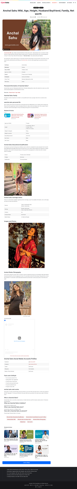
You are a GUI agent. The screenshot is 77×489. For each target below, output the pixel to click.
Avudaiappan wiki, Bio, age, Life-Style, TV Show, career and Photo (11, 454)
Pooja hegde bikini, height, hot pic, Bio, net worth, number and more (41, 456)
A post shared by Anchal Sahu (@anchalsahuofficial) (19, 355)
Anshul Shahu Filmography (40, 419)
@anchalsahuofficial (33, 364)
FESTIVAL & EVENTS (46, 2)
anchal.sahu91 (32, 361)
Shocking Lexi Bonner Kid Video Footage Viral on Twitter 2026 (18, 474)
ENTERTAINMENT (62, 2)
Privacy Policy (41, 485)
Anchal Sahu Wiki (7, 52)
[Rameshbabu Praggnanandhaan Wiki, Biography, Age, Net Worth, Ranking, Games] (30, 116)
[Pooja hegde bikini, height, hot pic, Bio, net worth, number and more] (42, 449)
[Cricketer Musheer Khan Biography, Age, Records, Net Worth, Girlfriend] (42, 434)
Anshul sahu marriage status (24, 419)
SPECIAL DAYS (33, 2)
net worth (30, 421)
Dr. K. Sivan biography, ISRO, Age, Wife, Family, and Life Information (11, 439)
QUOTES (39, 2)
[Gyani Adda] (5, 2)
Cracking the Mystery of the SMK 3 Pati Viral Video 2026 (17, 476)
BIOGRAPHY (54, 2)
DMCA (51, 485)
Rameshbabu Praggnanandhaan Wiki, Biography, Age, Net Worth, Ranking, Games (40, 116)
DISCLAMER (36, 485)
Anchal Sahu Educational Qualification (15, 417)
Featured (41, 7)
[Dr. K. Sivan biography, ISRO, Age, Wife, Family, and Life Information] (11, 434)
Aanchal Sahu (25, 60)
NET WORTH (69, 2)
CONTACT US (47, 485)
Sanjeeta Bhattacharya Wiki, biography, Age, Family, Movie (26, 440)
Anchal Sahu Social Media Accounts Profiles (36, 417)
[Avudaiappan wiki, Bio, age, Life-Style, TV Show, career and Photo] (11, 449)
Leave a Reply (26, 462)
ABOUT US (32, 485)
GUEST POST (26, 485)
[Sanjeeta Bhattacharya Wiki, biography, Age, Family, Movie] (26, 434)
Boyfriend (23, 421)
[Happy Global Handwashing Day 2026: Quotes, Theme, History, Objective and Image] (7, 115)
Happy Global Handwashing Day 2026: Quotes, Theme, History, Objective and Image (17, 116)
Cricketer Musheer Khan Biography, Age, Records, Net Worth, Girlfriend (41, 440)
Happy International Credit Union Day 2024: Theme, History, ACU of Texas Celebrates (26, 454)
